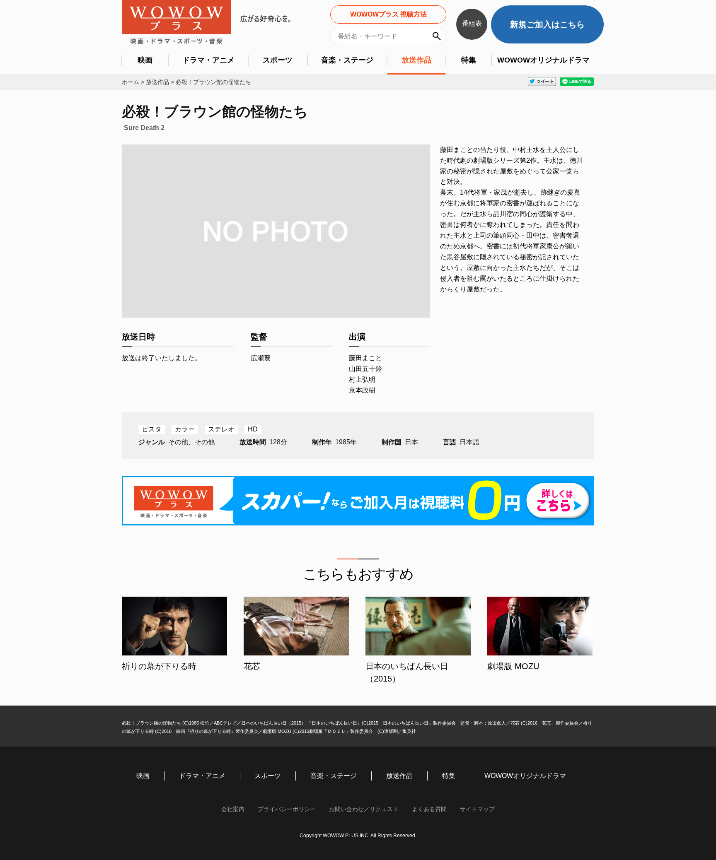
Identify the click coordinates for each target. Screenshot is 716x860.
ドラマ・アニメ (208, 60)
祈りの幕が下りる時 (159, 666)
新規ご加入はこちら (547, 24)
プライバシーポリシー (287, 809)
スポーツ (278, 60)
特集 (468, 60)
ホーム (130, 82)
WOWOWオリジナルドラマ (543, 60)
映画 (145, 60)
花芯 (252, 666)
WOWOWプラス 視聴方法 (388, 14)
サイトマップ (477, 809)
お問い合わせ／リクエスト (364, 809)
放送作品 (416, 60)
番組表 (472, 23)
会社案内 (232, 809)
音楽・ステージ (347, 60)
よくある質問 (429, 809)
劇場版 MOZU (513, 666)
